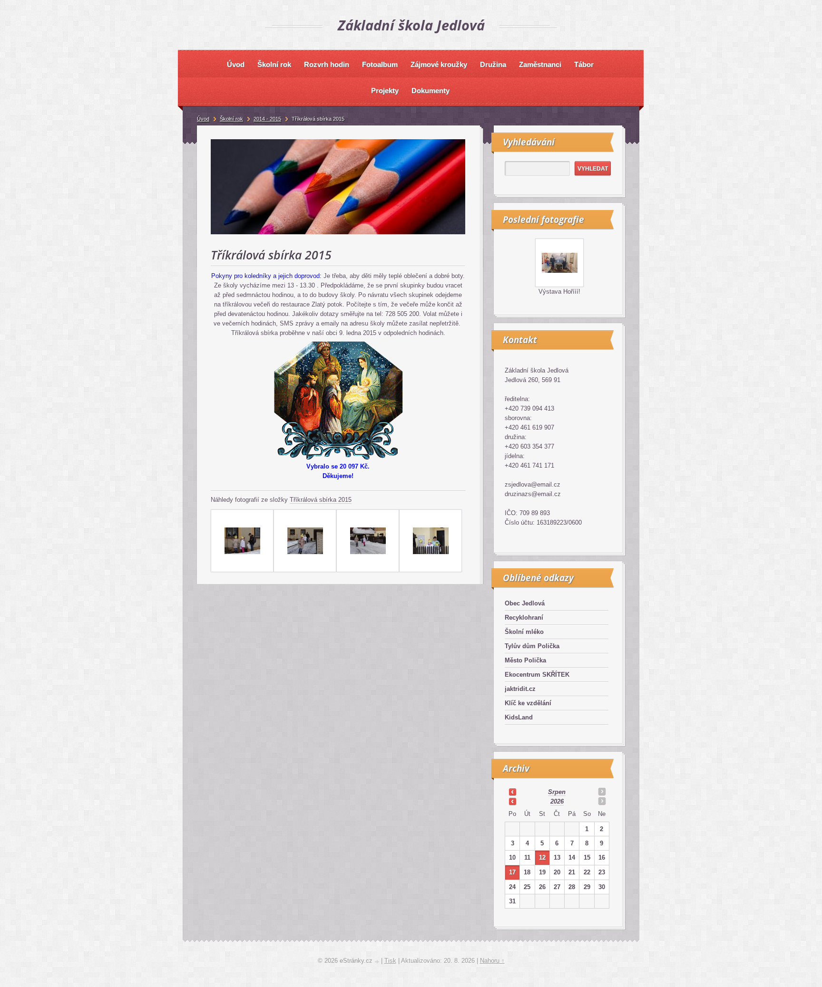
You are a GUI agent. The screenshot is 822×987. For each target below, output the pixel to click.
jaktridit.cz (520, 688)
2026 (557, 801)
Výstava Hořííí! (559, 291)
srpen (557, 791)
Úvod (203, 119)
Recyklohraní (524, 617)
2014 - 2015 (267, 119)
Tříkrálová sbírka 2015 (321, 499)
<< (512, 791)
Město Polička (525, 660)
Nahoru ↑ (492, 960)
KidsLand (519, 717)
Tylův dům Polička (532, 646)
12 (542, 857)
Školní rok (231, 119)
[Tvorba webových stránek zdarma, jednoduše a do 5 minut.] (377, 961)
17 (512, 872)
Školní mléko (524, 631)
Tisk (390, 960)
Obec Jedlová (525, 603)
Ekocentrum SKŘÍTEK (537, 674)
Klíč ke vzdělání (528, 703)
